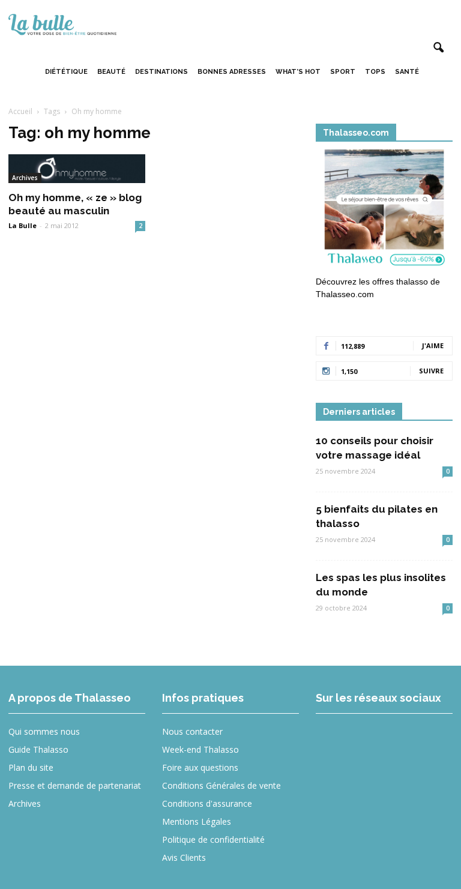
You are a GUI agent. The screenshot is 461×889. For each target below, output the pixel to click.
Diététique (66, 72)
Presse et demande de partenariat (74, 785)
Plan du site (30, 767)
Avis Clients (184, 857)
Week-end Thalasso (200, 749)
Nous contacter (192, 731)
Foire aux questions (200, 767)
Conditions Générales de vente (221, 785)
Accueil (20, 111)
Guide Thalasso (38, 749)
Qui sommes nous (44, 731)
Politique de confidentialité (213, 839)
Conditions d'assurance (207, 803)
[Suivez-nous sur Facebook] (333, 740)
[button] (438, 48)
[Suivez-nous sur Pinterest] (420, 740)
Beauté (111, 72)
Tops (375, 72)
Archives (25, 177)
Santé (407, 72)
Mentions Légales (196, 821)
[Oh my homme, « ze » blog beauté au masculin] (76, 168)
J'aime (433, 345)
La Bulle (22, 225)
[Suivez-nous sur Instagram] (377, 740)
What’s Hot (298, 72)
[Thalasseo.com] (384, 210)
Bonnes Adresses (231, 72)
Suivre (431, 370)
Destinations (161, 72)
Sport (342, 72)
